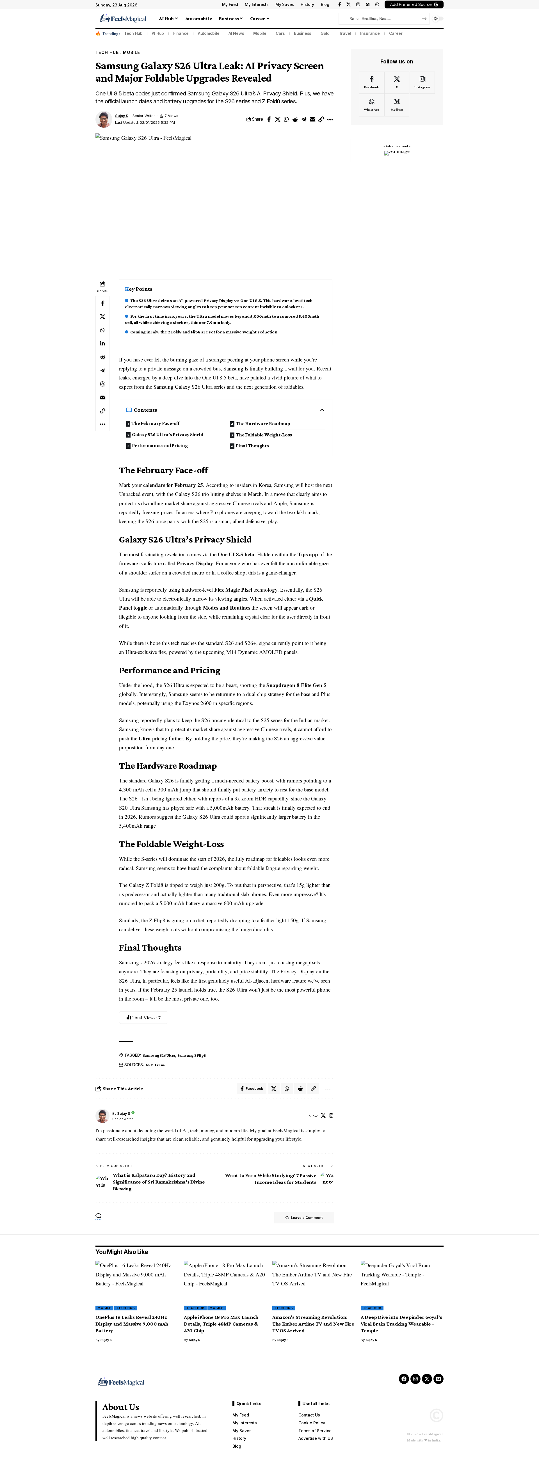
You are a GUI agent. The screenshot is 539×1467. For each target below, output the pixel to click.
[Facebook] (339, 4)
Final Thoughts (252, 445)
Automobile (209, 33)
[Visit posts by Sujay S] (103, 119)
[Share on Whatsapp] (286, 119)
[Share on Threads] (102, 384)
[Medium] (367, 4)
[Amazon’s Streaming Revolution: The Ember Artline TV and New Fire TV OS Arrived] (313, 1285)
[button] (321, 119)
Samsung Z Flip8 (191, 1055)
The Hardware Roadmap (263, 423)
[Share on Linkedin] (102, 343)
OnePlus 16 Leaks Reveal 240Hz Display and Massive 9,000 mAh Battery (131, 1323)
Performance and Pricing (160, 445)
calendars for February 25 (173, 485)
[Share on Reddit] (295, 119)
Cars (280, 33)
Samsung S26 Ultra (159, 1055)
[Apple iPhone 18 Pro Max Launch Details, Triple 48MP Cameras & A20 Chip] (225, 1285)
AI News (236, 33)
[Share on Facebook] (269, 119)
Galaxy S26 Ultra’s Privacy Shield (167, 434)
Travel (345, 33)
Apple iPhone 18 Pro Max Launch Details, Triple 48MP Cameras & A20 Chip (221, 1323)
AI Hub (158, 33)
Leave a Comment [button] (307, 1218)
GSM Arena (155, 1065)
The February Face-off (155, 423)
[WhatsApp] (377, 4)
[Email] (312, 119)
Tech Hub (133, 33)
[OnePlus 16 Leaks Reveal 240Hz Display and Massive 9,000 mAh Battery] (136, 1285)
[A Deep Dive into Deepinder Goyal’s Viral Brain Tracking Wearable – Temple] (402, 1285)
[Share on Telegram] (304, 119)
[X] (348, 4)
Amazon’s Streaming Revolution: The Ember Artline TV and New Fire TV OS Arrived (313, 1323)
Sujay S (121, 116)
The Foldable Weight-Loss (264, 435)
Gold (325, 33)
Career (396, 33)
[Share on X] (278, 119)
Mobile (259, 33)
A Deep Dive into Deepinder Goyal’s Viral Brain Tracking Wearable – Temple (401, 1323)
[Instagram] (358, 4)
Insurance (370, 33)
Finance (181, 33)
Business (302, 33)
